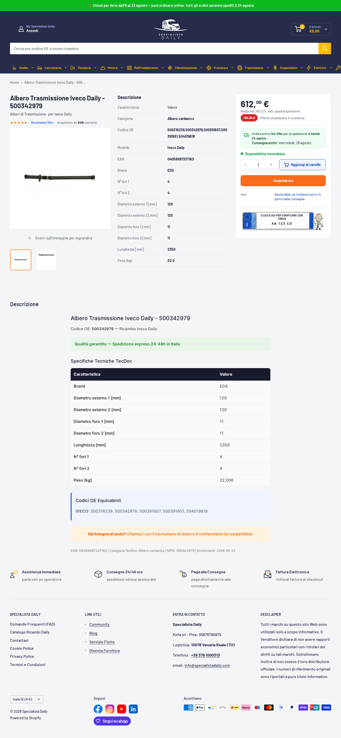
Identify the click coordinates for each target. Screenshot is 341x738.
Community (99, 624)
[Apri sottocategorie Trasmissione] (268, 67)
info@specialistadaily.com (207, 665)
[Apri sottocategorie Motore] (122, 67)
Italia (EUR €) (22, 699)
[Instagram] (109, 709)
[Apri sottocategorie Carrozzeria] (66, 67)
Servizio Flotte (102, 641)
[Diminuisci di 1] (245, 164)
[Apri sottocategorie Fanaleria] (95, 67)
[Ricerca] (325, 48)
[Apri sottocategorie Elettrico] (331, 67)
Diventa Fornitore (104, 650)
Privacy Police (22, 656)
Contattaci (19, 640)
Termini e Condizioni (27, 664)
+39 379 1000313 (205, 655)
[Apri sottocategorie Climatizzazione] (201, 67)
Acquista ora (283, 180)
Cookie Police (22, 648)
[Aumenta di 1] (271, 164)
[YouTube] (121, 709)
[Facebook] (98, 709)
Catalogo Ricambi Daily (30, 632)
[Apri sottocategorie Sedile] (32, 67)
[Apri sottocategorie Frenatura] (232, 67)
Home (14, 82)
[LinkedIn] (133, 709)
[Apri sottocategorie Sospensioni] (302, 67)
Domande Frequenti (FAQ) (32, 624)
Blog (93, 633)
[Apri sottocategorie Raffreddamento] (163, 67)
